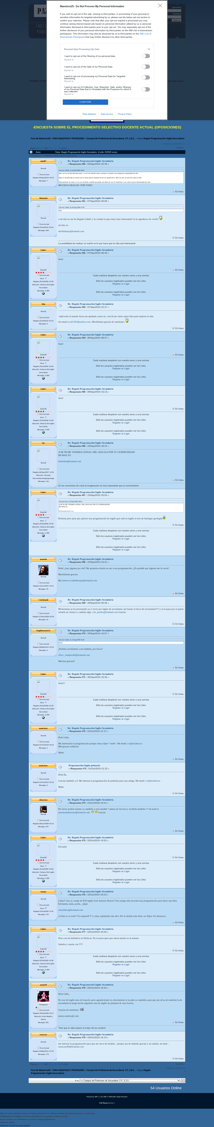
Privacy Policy (125, 114)
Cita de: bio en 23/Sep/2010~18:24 (70, 501)
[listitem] (107, 49)
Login (127, 284)
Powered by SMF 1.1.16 (94, 1097)
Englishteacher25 (43, 631)
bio (43, 443)
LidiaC (43, 250)
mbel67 (43, 161)
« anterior (167, 143)
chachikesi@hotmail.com (70, 910)
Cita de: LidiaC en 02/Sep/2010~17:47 (72, 207)
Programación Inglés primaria (84, 765)
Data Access (107, 114)
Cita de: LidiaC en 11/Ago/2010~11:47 (71, 640)
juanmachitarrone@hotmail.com (74, 812)
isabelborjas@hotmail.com (84, 580)
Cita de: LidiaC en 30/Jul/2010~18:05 (71, 170)
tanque (43, 892)
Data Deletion (89, 114)
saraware (43, 1035)
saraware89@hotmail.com (71, 1046)
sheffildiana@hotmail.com (71, 231)
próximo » (178, 143)
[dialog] (107, 60)
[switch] (146, 56)
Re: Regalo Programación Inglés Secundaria (90, 161)
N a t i (112, 1103)
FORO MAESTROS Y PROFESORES (68, 138)
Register (116, 284)
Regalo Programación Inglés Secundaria (164, 138)
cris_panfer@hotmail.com (105, 612)
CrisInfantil (43, 600)
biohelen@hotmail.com (69, 461)
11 (55, 148)
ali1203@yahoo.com (80, 322)
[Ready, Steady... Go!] (43, 294)
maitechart (43, 728)
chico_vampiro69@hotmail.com (74, 655)
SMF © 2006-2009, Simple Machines (116, 1097)
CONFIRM (85, 102)
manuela (43, 559)
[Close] (161, 7)
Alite (43, 304)
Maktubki (43, 198)
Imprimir (179, 148)
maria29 (43, 985)
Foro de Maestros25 (40, 138)
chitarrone (43, 800)
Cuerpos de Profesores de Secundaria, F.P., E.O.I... (111, 138)
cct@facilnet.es (134, 743)
